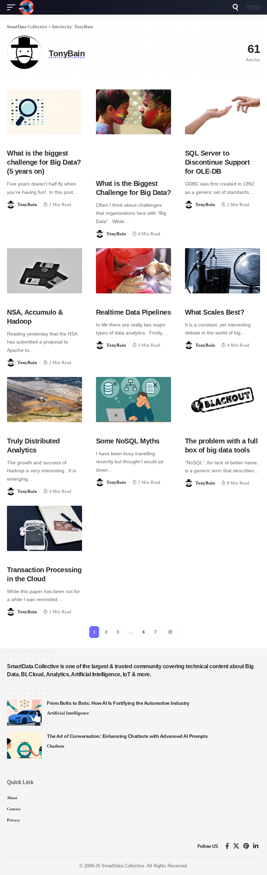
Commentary (46, 139)
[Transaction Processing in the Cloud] (44, 528)
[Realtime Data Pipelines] (133, 270)
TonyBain (27, 204)
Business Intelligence (34, 555)
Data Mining (141, 149)
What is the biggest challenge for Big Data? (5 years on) (44, 162)
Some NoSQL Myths (128, 441)
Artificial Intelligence (68, 713)
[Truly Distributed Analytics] (44, 399)
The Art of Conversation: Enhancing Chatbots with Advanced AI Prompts (127, 736)
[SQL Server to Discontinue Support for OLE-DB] (222, 112)
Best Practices (204, 298)
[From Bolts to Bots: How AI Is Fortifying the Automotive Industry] (24, 713)
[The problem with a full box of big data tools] (222, 399)
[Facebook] (227, 846)
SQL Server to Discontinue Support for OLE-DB (217, 162)
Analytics (108, 139)
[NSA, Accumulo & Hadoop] (44, 270)
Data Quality (239, 298)
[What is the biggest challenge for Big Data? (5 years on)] (44, 112)
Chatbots (55, 746)
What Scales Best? (214, 312)
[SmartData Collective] (26, 7)
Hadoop (17, 298)
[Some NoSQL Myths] (133, 399)
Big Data (18, 139)
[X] (236, 846)
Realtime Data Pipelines (133, 312)
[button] (13, 7)
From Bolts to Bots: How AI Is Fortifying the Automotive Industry (118, 703)
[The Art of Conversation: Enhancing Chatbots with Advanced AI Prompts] (24, 746)
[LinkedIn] (255, 846)
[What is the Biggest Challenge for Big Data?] (133, 112)
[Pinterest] (246, 846)
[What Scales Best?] (222, 270)
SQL (190, 139)
